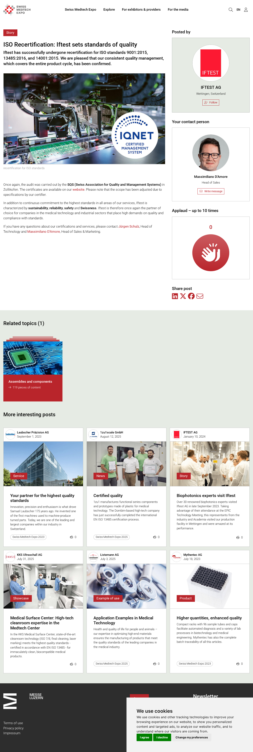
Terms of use (13, 723)
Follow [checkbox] (213, 102)
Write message (213, 191)
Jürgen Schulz (128, 226)
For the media (178, 9)
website (78, 189)
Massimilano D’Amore (43, 231)
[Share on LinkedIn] (175, 296)
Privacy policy (13, 728)
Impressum (11, 733)
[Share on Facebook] (191, 296)
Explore (109, 9)
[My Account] (246, 9)
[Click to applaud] (210, 252)
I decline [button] (162, 737)
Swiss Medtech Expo (80, 9)
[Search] (231, 9)
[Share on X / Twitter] (183, 296)
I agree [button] (144, 737)
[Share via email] (199, 296)
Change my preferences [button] (192, 737)
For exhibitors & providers (141, 9)
